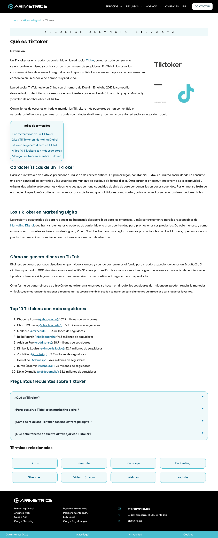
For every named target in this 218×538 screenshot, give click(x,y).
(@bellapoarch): (45, 337)
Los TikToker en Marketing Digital (35, 139)
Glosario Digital (32, 20)
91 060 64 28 (135, 521)
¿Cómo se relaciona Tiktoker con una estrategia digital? (53, 422)
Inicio (15, 20)
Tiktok (90, 60)
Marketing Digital (22, 225)
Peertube (84, 463)
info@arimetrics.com (139, 508)
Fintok (34, 463)
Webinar (133, 477)
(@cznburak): (46, 366)
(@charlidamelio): (50, 325)
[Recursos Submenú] (141, 6)
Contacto (172, 6)
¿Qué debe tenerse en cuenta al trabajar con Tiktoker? (52, 434)
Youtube (182, 477)
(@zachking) (39, 354)
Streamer (34, 477)
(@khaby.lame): (48, 319)
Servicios (112, 6)
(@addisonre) (43, 342)
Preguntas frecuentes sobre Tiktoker (36, 156)
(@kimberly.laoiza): (52, 348)
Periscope (133, 463)
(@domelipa (38, 360)
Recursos (132, 6)
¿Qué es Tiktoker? (27, 398)
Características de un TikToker (32, 134)
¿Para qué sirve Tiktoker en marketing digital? (46, 410)
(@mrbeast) (37, 331)
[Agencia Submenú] (160, 6)
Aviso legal (82, 534)
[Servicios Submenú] (121, 6)
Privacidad (135, 534)
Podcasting (182, 463)
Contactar (202, 6)
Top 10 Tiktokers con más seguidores (37, 150)
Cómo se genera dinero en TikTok (35, 145)
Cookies (188, 534)
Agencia (152, 6)
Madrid (163, 514)
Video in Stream (84, 477)
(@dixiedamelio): (48, 371)
